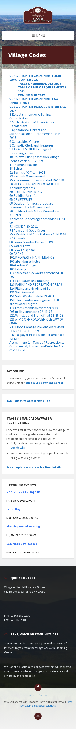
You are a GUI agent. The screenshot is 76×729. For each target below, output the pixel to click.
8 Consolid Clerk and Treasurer (31, 145)
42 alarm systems (22, 188)
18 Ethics (16, 168)
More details (26, 675)
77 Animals (17, 238)
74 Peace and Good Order (27, 230)
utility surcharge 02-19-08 (33, 311)
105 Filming (18, 269)
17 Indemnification (23, 164)
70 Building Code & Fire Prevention (34, 211)
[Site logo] (38, 23)
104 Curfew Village (23, 265)
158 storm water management (32, 300)
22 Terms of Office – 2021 (27, 172)
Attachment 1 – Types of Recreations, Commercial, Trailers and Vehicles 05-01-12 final (37, 346)
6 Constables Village (24, 141)
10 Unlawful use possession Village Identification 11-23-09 (34, 159)
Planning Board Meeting (23, 526)
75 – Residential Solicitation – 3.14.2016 (38, 234)
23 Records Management (27, 176)
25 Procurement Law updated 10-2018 (37, 180)
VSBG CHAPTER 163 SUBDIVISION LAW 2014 (38, 108)
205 (12, 311)
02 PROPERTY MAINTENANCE (32, 257)
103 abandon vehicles (25, 261)
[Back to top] (38, 716)
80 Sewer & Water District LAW (31, 242)
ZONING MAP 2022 (31, 95)
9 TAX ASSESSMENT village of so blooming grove (33, 151)
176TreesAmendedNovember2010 (34, 308)
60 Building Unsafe (23, 195)
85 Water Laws (20, 246)
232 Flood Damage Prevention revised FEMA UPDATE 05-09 (37, 329)
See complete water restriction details (33, 467)
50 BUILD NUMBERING (26, 192)
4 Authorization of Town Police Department (32, 124)
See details (18, 447)
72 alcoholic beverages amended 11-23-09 (38, 221)
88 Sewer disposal (22, 250)
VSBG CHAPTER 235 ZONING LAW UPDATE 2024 (34, 101)
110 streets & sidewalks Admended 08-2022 (37, 275)
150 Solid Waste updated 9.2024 (32, 296)
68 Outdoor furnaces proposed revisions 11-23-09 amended (31, 205)
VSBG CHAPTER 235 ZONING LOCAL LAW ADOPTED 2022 (36, 78)
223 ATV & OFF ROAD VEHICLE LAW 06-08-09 (37, 321)
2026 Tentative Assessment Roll (28, 401)
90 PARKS (16, 253)
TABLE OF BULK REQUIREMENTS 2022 (42, 89)
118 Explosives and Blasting (29, 281)
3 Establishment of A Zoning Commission (30, 116)
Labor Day (13, 509)
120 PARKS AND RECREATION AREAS (36, 284)
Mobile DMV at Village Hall (24, 492)
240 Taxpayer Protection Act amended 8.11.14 (37, 337)
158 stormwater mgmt (34, 302)
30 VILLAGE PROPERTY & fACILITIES (35, 184)
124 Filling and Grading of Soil (31, 288)
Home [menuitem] (31, 695)
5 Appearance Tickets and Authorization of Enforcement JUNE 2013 (36, 134)
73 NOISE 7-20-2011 (24, 226)
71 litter (15, 215)
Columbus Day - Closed (22, 544)
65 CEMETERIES (21, 199)
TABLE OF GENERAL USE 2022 (39, 83)
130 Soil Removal (22, 292)
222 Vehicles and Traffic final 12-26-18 (36, 315)
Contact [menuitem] (44, 695)
